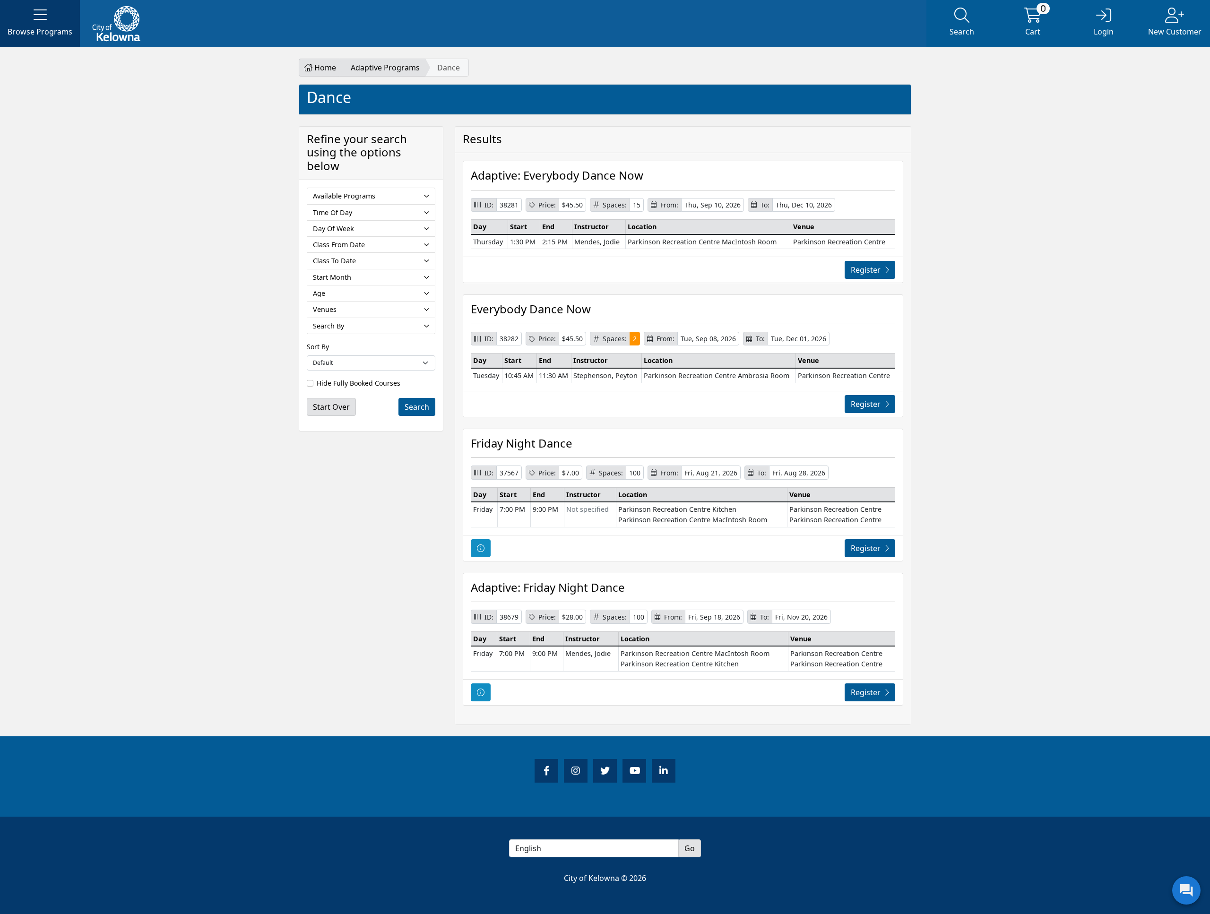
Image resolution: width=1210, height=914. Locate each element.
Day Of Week (333, 228)
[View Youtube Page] (634, 771)
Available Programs (344, 195)
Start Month (332, 277)
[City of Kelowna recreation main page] (167, 23)
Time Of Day (332, 212)
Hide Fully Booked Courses (358, 383)
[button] (40, 23)
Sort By (318, 346)
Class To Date (334, 260)
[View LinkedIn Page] (663, 771)
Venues (325, 309)
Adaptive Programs (385, 67)
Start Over (331, 407)
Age (319, 293)
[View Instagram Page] (576, 771)
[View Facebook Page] (546, 771)
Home (324, 67)
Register (866, 270)
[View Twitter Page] (605, 771)
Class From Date (339, 244)
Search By (328, 325)
